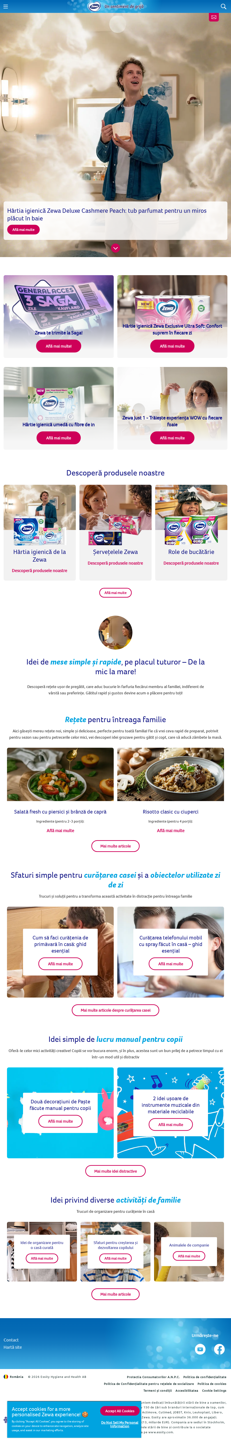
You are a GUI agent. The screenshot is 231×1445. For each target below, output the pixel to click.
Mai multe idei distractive (115, 1171)
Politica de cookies (212, 1384)
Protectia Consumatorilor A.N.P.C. (153, 1377)
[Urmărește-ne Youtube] (200, 1348)
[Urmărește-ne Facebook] (218, 1348)
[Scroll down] (115, 248)
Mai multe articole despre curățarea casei (115, 1010)
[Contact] (214, 17)
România (16, 1377)
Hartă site (13, 1347)
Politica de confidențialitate (204, 1377)
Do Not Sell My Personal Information (120, 1424)
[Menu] (5, 6)
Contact (11, 1340)
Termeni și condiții (157, 1390)
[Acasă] (94, 6)
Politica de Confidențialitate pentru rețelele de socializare (149, 1384)
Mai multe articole (115, 846)
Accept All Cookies (119, 1411)
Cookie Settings (214, 1390)
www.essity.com (160, 1432)
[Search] (224, 6)
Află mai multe (115, 592)
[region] (74, 1419)
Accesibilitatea (187, 1390)
